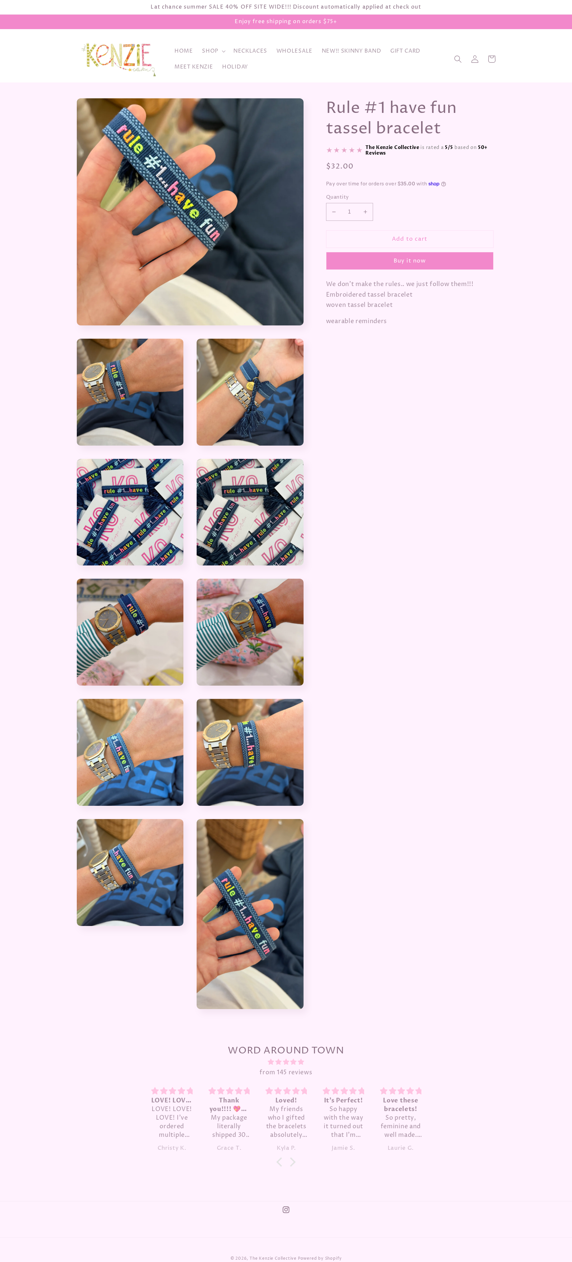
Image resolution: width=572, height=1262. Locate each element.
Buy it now (410, 261)
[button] (213, 51)
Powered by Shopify (320, 1258)
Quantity (337, 197)
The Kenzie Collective (273, 1258)
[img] (286, 1062)
